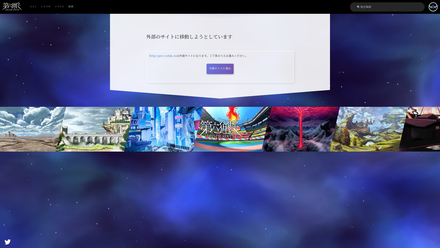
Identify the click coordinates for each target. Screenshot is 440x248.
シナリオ (46, 6)
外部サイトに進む (220, 68)
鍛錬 (70, 6)
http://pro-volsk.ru (163, 56)
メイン (33, 6)
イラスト (59, 6)
